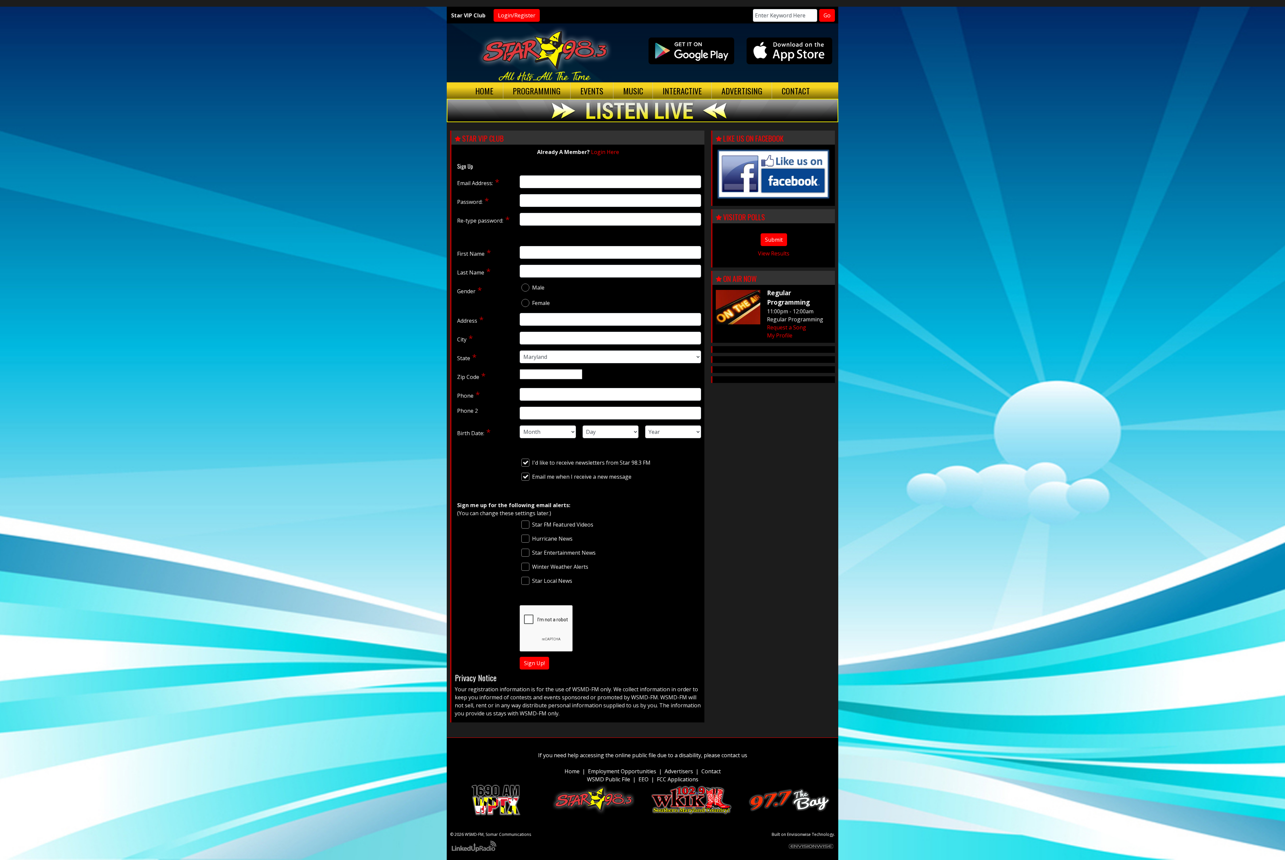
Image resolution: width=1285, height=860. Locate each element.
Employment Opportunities (622, 771)
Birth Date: (470, 433)
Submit (774, 239)
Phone (465, 395)
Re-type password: (480, 220)
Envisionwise (799, 834)
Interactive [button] (682, 91)
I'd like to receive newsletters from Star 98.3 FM (591, 462)
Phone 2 (467, 410)
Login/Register (516, 15)
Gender (466, 291)
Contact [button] (796, 91)
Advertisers (679, 771)
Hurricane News (552, 538)
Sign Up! (534, 663)
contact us (734, 755)
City (461, 339)
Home (484, 91)
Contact (711, 771)
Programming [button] (537, 91)
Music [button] (633, 91)
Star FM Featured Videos (562, 524)
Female (541, 303)
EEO (643, 779)
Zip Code (468, 377)
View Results (773, 253)
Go (827, 15)
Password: (470, 202)
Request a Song (786, 327)
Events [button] (591, 91)
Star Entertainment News (564, 552)
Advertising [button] (741, 91)
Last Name (470, 272)
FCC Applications (677, 779)
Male (538, 287)
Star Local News (552, 580)
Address (467, 320)
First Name (471, 253)
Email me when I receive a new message (581, 476)
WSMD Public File (608, 779)
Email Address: (475, 183)
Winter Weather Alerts (560, 566)
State (463, 358)
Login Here (605, 152)
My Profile (779, 335)
